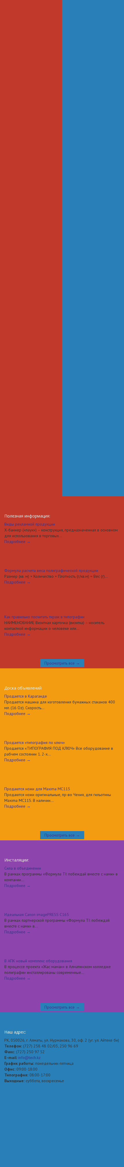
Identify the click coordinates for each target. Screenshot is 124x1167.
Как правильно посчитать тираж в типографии (44, 593)
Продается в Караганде (25, 673)
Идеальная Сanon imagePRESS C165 (36, 891)
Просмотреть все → (62, 640)
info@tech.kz (29, 1034)
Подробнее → (17, 518)
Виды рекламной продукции (29, 501)
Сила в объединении (22, 845)
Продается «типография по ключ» (34, 719)
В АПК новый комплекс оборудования (38, 937)
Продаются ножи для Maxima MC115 (37, 765)
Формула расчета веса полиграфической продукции (51, 547)
